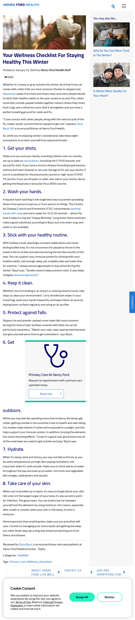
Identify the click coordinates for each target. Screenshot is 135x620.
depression (9, 93)
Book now (46, 393)
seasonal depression (25, 274)
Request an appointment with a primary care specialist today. (55, 383)
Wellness (32, 561)
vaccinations (31, 160)
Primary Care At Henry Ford (49, 374)
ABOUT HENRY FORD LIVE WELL (42, 572)
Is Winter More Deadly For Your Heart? (110, 93)
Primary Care (18, 561)
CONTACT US (73, 570)
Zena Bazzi (25, 544)
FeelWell (23, 555)
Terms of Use (23, 602)
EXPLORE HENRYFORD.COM (109, 572)
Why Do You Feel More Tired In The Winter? (111, 53)
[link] (21, 5)
